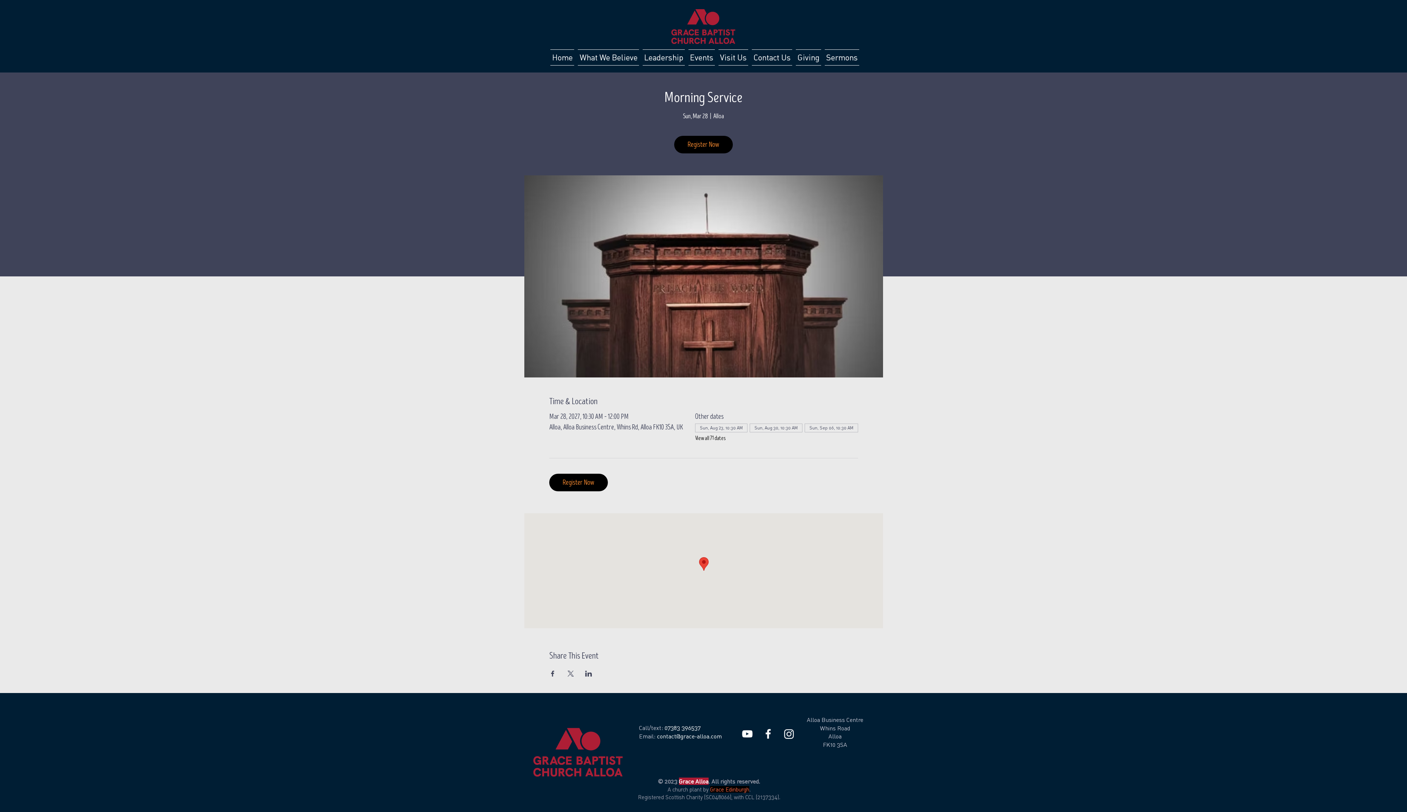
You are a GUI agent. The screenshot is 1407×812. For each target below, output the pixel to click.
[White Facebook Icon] (768, 733)
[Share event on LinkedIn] (588, 674)
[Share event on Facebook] (552, 674)
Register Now (703, 144)
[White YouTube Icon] (747, 733)
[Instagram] (789, 733)
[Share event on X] (570, 674)
